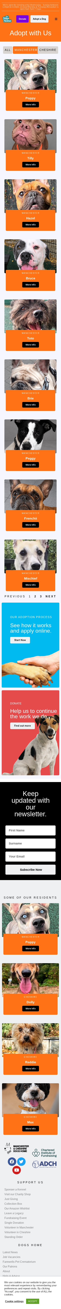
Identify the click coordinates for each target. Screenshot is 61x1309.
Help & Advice (11, 1276)
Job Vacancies (11, 1257)
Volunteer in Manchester (19, 1227)
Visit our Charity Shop (17, 1194)
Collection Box (13, 1203)
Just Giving (11, 1199)
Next (51, 596)
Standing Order (13, 1237)
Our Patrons (10, 1266)
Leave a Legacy (14, 1213)
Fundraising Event (15, 1218)
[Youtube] (16, 1170)
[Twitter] (21, 1161)
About (6, 1271)
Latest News (10, 1252)
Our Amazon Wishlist (16, 1208)
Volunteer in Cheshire (17, 1232)
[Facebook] (12, 1161)
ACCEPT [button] (32, 1301)
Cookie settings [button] (14, 1301)
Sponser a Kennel (15, 1189)
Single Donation (14, 1222)
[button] (56, 19)
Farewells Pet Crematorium (19, 1261)
